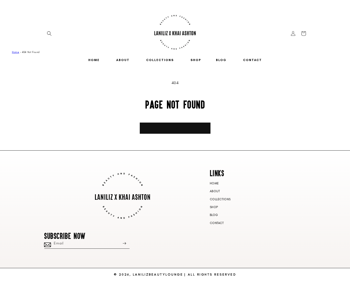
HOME (214, 183)
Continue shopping (175, 128)
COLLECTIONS (220, 199)
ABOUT (215, 191)
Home (15, 52)
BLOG (214, 215)
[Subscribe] (124, 243)
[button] (49, 33)
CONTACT (217, 223)
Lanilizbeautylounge (158, 274)
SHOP (214, 207)
